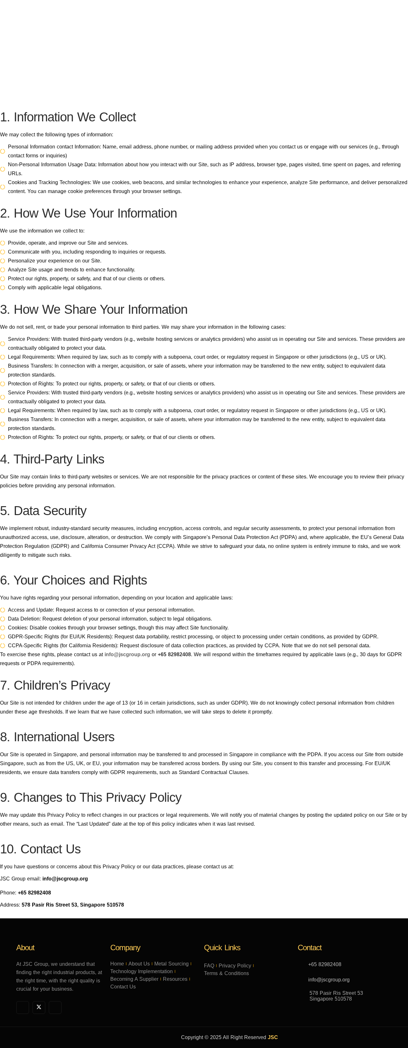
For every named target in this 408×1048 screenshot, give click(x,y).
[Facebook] (22, 1007)
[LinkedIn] (55, 1007)
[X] (39, 1007)
